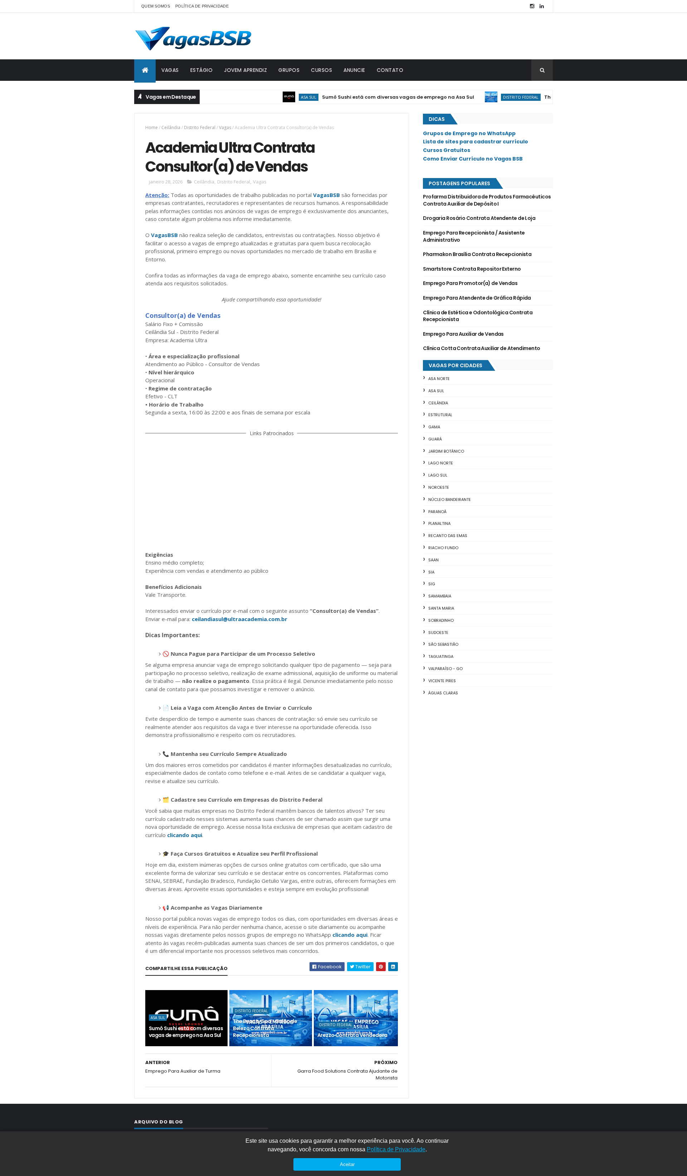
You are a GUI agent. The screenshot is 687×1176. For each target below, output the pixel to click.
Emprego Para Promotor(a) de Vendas (470, 283)
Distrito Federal (500, 97)
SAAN (433, 560)
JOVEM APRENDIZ (245, 70)
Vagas (225, 127)
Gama (434, 427)
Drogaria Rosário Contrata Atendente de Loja (479, 218)
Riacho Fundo (443, 548)
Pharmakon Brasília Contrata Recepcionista (477, 254)
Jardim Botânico (446, 451)
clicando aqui (184, 834)
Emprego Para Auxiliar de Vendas (463, 334)
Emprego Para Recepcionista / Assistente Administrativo (474, 236)
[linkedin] (542, 6)
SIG (431, 584)
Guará (435, 439)
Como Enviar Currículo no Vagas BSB (473, 158)
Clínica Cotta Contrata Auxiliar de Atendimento (481, 348)
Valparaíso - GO (445, 668)
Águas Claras (443, 693)
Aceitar (347, 1164)
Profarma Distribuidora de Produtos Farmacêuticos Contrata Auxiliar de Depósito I (487, 200)
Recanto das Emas (447, 535)
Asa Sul (288, 97)
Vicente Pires (442, 681)
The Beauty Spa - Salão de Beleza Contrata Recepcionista (265, 1028)
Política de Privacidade (396, 1149)
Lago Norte (440, 463)
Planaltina (439, 523)
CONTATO (390, 70)
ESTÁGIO (201, 70)
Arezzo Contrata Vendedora (352, 1035)
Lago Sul (437, 475)
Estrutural (440, 415)
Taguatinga (440, 656)
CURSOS (321, 70)
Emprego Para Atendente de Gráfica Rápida (477, 297)
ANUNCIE (354, 70)
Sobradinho (441, 620)
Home (151, 127)
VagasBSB (326, 194)
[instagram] (532, 6)
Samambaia (439, 596)
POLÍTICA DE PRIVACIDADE (202, 6)
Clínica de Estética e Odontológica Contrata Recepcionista (477, 316)
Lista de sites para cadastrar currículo (475, 141)
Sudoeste (438, 632)
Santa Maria (441, 608)
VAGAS (170, 70)
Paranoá (437, 512)
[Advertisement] (271, 492)
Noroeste (438, 487)
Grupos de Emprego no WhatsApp (469, 133)
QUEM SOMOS (155, 6)
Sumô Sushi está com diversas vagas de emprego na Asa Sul (378, 97)
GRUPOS (288, 70)
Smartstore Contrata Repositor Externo (472, 268)
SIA (431, 572)
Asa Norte (439, 379)
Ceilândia (170, 127)
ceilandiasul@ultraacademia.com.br (239, 619)
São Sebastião (443, 644)
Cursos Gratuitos (446, 150)
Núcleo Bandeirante (449, 499)
